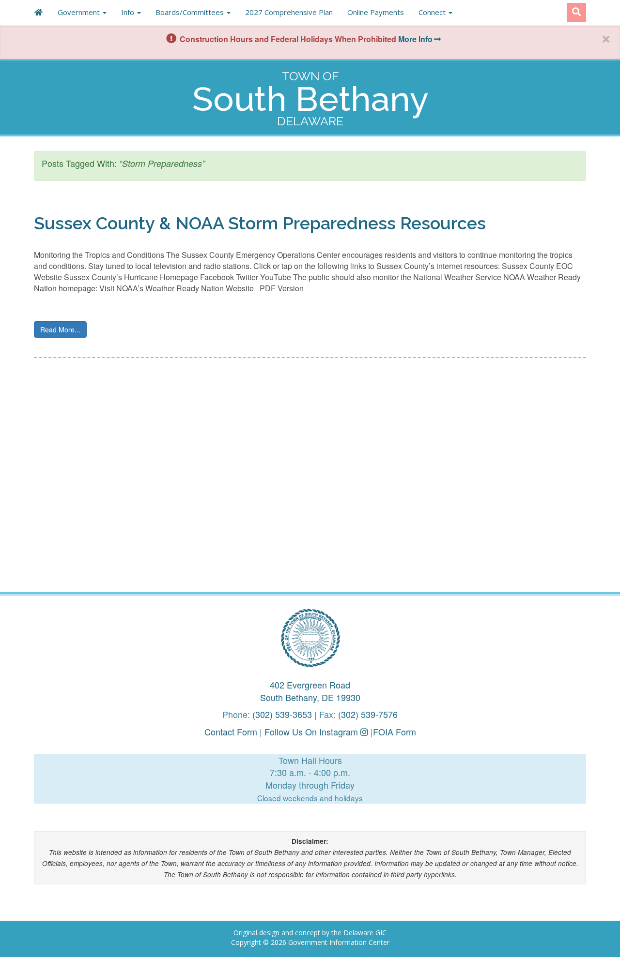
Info (128, 12)
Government (80, 12)
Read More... (60, 329)
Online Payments (375, 12)
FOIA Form (394, 731)
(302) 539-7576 (368, 714)
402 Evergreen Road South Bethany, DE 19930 (310, 690)
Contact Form (230, 731)
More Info (415, 39)
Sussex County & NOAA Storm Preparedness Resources (260, 223)
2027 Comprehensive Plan (289, 12)
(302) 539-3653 (282, 714)
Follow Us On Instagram (312, 731)
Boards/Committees (190, 12)
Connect (433, 12)
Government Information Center (338, 942)
